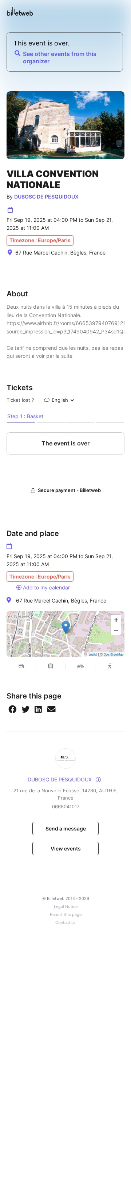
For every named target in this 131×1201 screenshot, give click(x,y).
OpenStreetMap (113, 654)
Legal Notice (66, 906)
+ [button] (116, 620)
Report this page (66, 914)
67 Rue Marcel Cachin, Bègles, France (61, 600)
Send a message (65, 828)
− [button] (116, 630)
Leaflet (93, 654)
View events (66, 848)
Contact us (65, 922)
